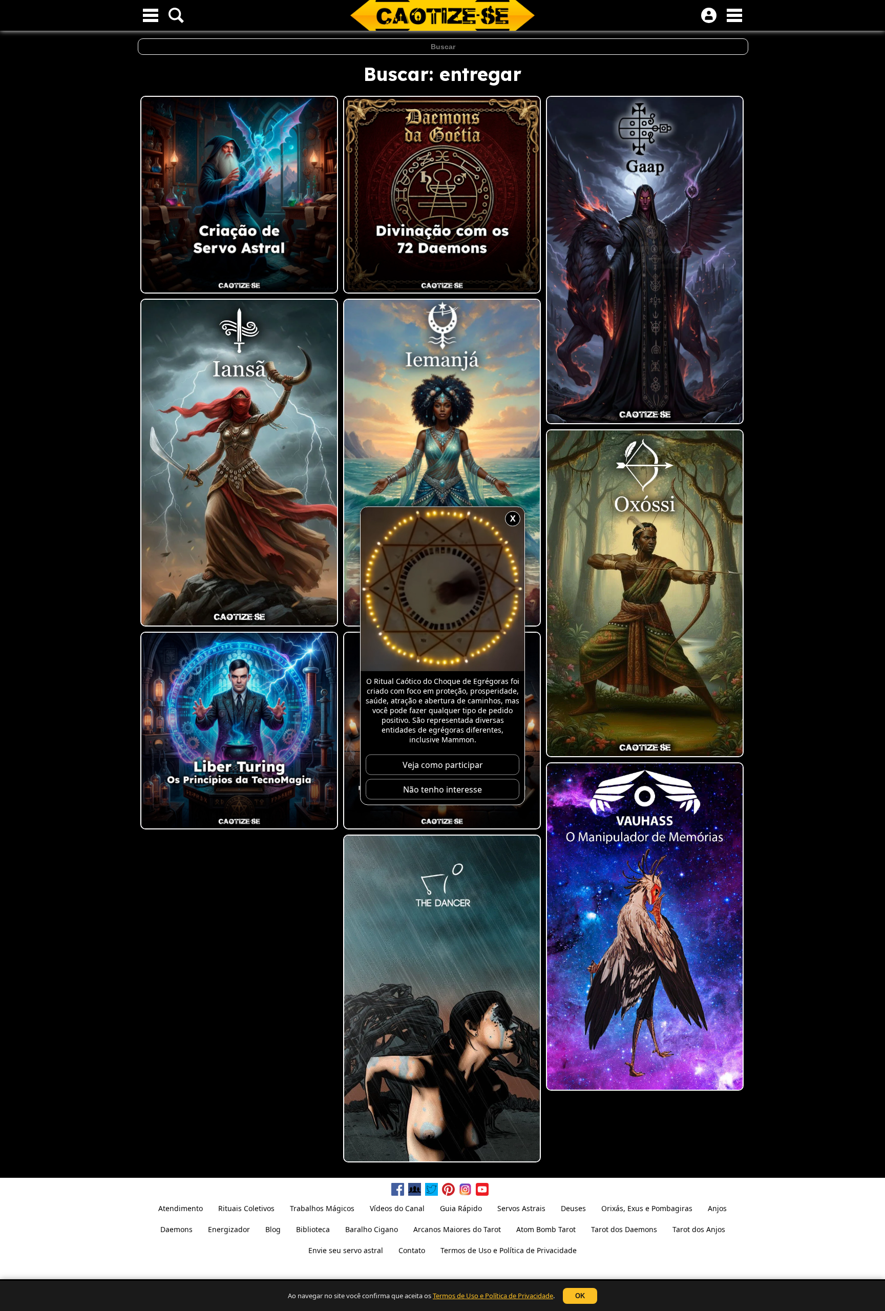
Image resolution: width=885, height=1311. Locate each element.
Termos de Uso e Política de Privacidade (493, 1295)
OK (580, 1296)
